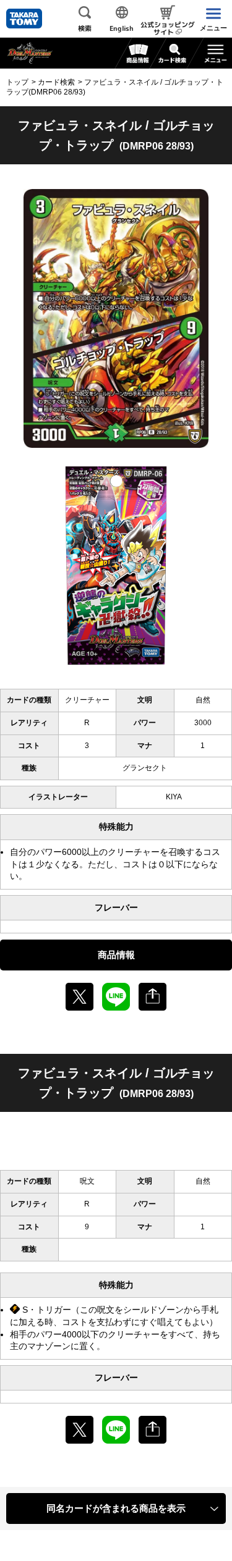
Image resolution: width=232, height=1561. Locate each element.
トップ (17, 82)
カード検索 (56, 82)
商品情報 (116, 954)
